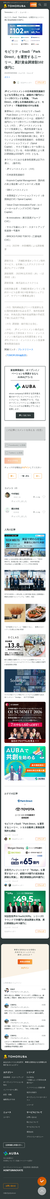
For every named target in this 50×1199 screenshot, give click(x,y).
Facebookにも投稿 (17, 445)
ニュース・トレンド (25, 73)
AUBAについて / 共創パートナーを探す (17, 1161)
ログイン (26, 467)
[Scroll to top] (42, 1191)
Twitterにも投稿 (15, 453)
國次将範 (15, 509)
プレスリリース (25, 349)
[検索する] (40, 4)
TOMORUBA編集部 (16, 355)
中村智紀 (15, 494)
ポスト (7, 77)
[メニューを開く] (46, 5)
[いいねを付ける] (44, 497)
